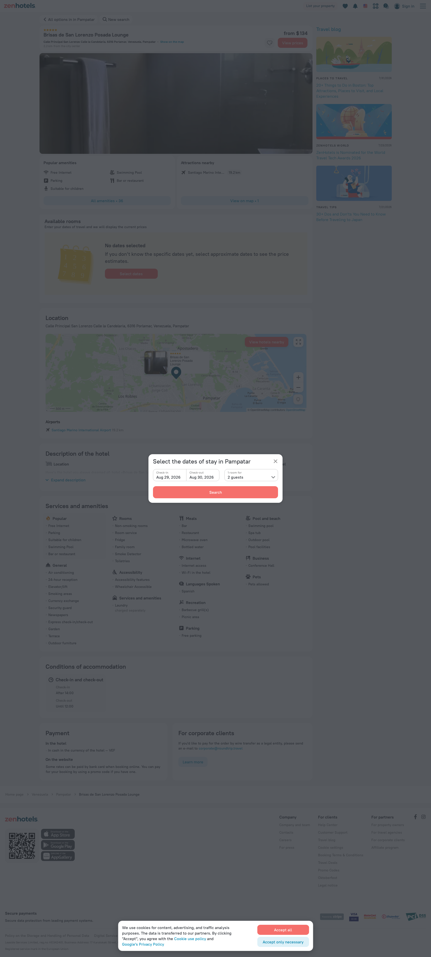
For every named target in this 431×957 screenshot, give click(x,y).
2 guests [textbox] (235, 477)
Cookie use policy (190, 938)
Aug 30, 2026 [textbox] (201, 477)
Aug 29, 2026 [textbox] (168, 477)
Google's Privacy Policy (143, 944)
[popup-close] (275, 461)
